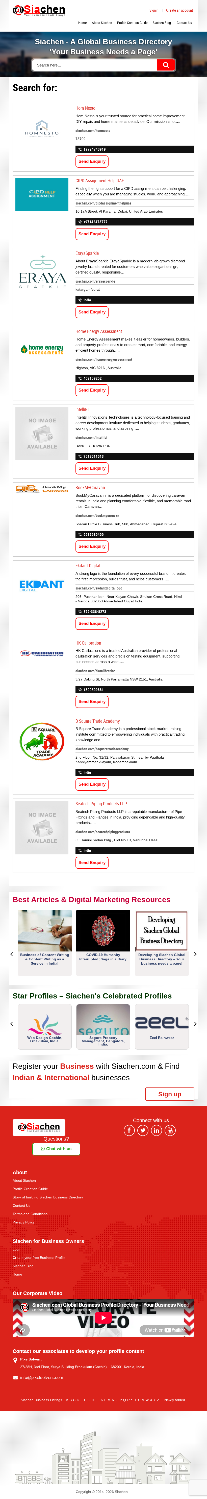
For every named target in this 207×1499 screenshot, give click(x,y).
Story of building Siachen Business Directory (48, 1197)
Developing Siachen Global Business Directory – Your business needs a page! (161, 959)
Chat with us (58, 1148)
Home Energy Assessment (98, 331)
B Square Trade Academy (97, 721)
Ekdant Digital (87, 565)
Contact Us (184, 22)
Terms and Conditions (30, 1214)
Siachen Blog (23, 1266)
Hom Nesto (85, 108)
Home (82, 22)
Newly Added (174, 1400)
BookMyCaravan (90, 487)
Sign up (169, 1094)
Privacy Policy (24, 1222)
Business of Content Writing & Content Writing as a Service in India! (44, 959)
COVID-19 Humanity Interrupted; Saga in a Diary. (103, 957)
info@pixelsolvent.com (41, 1377)
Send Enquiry (92, 161)
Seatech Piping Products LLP (101, 804)
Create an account (179, 10)
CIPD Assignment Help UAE (99, 180)
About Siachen (102, 22)
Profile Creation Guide (132, 22)
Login (17, 1249)
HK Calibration (88, 643)
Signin (153, 10)
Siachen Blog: (162, 22)
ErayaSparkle (87, 253)
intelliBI (82, 409)
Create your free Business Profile (39, 1258)
